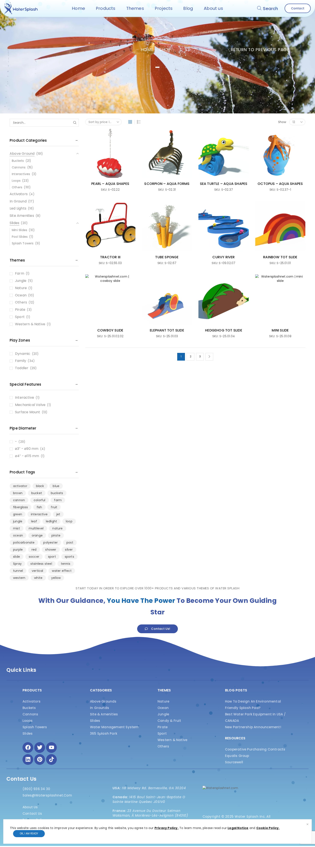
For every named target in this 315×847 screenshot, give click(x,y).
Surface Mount (27, 412)
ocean (18, 535)
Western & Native (30, 324)
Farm (19, 273)
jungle (17, 521)
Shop (165, 50)
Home (147, 50)
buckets (57, 493)
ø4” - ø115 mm (27, 456)
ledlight (51, 521)
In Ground (18, 201)
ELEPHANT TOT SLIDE (167, 330)
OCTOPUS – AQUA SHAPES (280, 183)
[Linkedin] (27, 759)
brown (17, 493)
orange (37, 535)
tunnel (18, 571)
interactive (39, 514)
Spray (17, 564)
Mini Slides (19, 230)
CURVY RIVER (223, 257)
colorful (39, 500)
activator (20, 486)
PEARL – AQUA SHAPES (110, 183)
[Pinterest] (39, 759)
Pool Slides (20, 237)
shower (50, 549)
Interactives (21, 174)
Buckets (18, 161)
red (34, 549)
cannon (19, 500)
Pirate (20, 309)
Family (20, 360)
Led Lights (18, 208)
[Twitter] (39, 747)
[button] (267, 8)
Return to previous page (260, 50)
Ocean (21, 295)
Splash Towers (23, 243)
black (40, 486)
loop (69, 521)
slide (16, 556)
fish (39, 507)
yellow (56, 578)
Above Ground (22, 153)
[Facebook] (27, 747)
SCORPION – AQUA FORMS (166, 183)
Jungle (20, 280)
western (19, 578)
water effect (61, 571)
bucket (36, 493)
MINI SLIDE (280, 330)
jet (58, 514)
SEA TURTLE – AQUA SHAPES (224, 183)
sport (52, 556)
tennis (65, 564)
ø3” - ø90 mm (26, 448)
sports (69, 556)
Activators (19, 194)
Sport (20, 317)
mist (16, 528)
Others (17, 187)
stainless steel (41, 564)
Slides (14, 222)
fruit (54, 507)
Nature (21, 288)
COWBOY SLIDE (110, 330)
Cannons (19, 167)
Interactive (24, 397)
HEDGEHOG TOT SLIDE (223, 330)
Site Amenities (22, 215)
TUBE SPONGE (166, 257)
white (38, 578)
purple (18, 549)
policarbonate (24, 542)
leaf (34, 521)
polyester (50, 542)
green (17, 514)
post (69, 542)
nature (57, 528)
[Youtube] (51, 747)
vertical (37, 571)
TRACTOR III (110, 257)
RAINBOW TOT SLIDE (280, 257)
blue (56, 486)
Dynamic (22, 353)
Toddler (21, 368)
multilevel (36, 528)
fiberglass (20, 507)
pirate (55, 535)
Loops (16, 180)
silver (69, 549)
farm (58, 500)
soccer (34, 556)
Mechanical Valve (30, 405)
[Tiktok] (51, 759)
